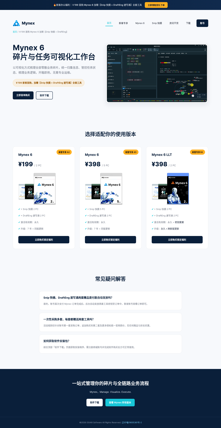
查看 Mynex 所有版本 (120, 402)
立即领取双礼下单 (156, 5)
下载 (188, 23)
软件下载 (44, 95)
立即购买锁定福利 (44, 239)
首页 (109, 23)
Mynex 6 (139, 23)
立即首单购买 (23, 95)
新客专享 (123, 23)
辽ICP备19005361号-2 (132, 422)
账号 (202, 23)
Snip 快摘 (157, 23)
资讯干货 (173, 23)
